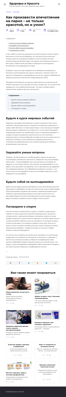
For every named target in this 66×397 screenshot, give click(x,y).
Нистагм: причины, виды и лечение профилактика (16, 374)
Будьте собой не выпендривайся (21, 48)
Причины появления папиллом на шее (47, 366)
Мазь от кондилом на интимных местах (47, 345)
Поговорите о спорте (17, 50)
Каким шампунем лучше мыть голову (17, 293)
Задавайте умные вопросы (19, 45)
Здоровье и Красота (24, 3)
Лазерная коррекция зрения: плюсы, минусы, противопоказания (17, 328)
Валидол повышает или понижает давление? (44, 323)
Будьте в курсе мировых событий (21, 43)
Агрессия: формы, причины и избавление (18, 345)
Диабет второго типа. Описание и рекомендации (47, 297)
